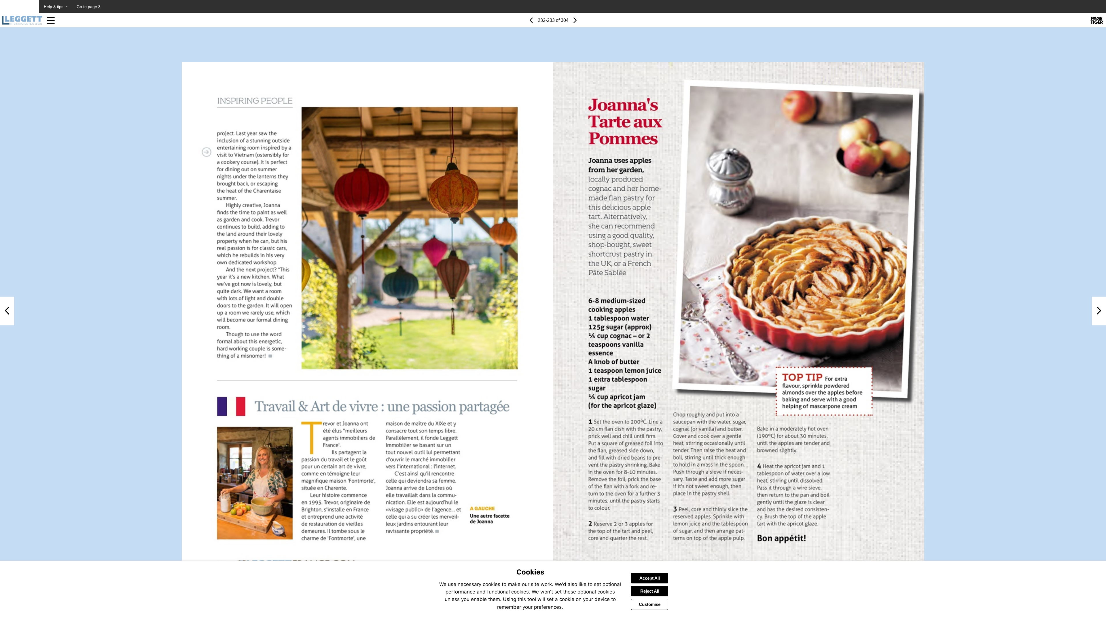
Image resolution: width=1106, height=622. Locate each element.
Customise (649, 604)
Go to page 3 (89, 6)
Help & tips (53, 6)
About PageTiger (19, 6)
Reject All (649, 591)
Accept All (649, 578)
